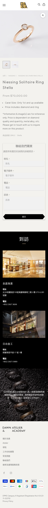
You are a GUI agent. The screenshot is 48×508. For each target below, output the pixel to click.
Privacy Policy (8, 501)
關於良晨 (6, 438)
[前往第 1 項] (6, 64)
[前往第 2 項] (15, 64)
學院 (4, 447)
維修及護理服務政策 (11, 465)
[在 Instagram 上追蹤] (11, 473)
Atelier (5, 443)
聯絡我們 (6, 460)
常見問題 (6, 456)
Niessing (12, 75)
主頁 (4, 75)
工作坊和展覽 (8, 452)
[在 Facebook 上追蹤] (4, 473)
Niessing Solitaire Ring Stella (30, 75)
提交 (24, 216)
